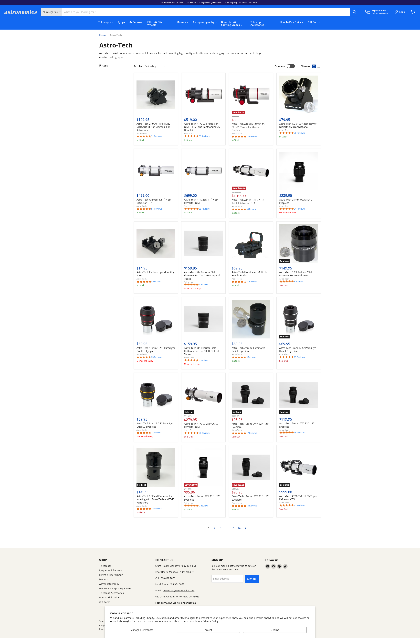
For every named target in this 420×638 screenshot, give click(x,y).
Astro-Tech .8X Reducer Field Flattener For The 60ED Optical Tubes (201, 351)
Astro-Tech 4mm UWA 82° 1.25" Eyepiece (202, 498)
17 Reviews (251, 433)
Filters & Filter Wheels (155, 23)
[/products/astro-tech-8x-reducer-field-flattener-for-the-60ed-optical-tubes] (203, 319)
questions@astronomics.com (178, 590)
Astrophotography (204, 22)
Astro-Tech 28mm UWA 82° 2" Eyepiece (296, 201)
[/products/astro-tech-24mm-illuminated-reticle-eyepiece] (251, 319)
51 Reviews (156, 208)
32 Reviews (156, 136)
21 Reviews (299, 208)
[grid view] (314, 66)
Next (241, 528)
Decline (275, 629)
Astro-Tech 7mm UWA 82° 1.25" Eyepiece (297, 425)
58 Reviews (204, 136)
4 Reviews (203, 284)
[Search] (354, 12)
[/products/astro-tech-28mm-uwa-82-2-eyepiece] (298, 171)
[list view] (318, 66)
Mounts (182, 22)
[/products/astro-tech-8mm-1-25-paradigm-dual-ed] (155, 394)
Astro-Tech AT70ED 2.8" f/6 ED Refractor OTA (201, 425)
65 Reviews (204, 208)
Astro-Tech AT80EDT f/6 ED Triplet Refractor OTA (298, 497)
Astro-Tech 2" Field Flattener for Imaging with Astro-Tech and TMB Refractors (155, 499)
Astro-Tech (141, 133)
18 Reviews (156, 432)
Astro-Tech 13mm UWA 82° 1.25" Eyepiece (250, 498)
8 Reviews (156, 281)
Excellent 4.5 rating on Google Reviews (204, 2)
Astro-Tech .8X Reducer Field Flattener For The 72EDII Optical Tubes (202, 275)
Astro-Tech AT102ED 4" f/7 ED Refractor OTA (201, 201)
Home (102, 35)
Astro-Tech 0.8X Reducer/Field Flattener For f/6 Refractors (296, 273)
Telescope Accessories (258, 23)
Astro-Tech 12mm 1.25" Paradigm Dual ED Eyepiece (155, 349)
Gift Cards (313, 22)
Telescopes (105, 22)
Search (102, 621)
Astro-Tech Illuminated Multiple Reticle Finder (249, 273)
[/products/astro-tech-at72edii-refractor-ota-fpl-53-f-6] (203, 95)
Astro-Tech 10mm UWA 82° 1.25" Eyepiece (250, 425)
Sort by (138, 66)
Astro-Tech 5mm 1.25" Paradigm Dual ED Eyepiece (297, 349)
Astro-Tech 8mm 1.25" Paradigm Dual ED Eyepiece (154, 425)
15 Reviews (251, 505)
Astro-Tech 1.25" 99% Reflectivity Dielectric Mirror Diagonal (297, 125)
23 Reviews (156, 357)
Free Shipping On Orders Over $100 (241, 2)
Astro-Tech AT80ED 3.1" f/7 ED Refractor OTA (153, 201)
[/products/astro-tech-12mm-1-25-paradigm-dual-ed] (155, 319)
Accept (208, 629)
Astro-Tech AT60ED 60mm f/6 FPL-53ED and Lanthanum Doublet (248, 127)
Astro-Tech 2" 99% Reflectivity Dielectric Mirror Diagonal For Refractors (153, 127)
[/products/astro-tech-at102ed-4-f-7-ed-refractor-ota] (203, 171)
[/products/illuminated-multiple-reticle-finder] (251, 243)
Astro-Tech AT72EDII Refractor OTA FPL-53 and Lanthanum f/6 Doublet (202, 127)
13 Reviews (299, 357)
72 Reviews (251, 136)
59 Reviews (251, 209)
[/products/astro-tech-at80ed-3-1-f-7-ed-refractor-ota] (155, 171)
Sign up (251, 579)
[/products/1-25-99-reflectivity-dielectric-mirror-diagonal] (298, 95)
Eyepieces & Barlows (130, 22)
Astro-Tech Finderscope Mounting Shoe (155, 273)
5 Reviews (203, 360)
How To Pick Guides (291, 22)
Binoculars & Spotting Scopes (230, 23)
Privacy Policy (210, 621)
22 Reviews (156, 508)
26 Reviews (204, 433)
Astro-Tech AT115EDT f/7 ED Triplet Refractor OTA (248, 201)
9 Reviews (251, 357)
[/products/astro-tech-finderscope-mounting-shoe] (155, 243)
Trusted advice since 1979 (171, 2)
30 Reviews (299, 133)
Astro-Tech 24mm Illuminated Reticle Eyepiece (248, 349)
